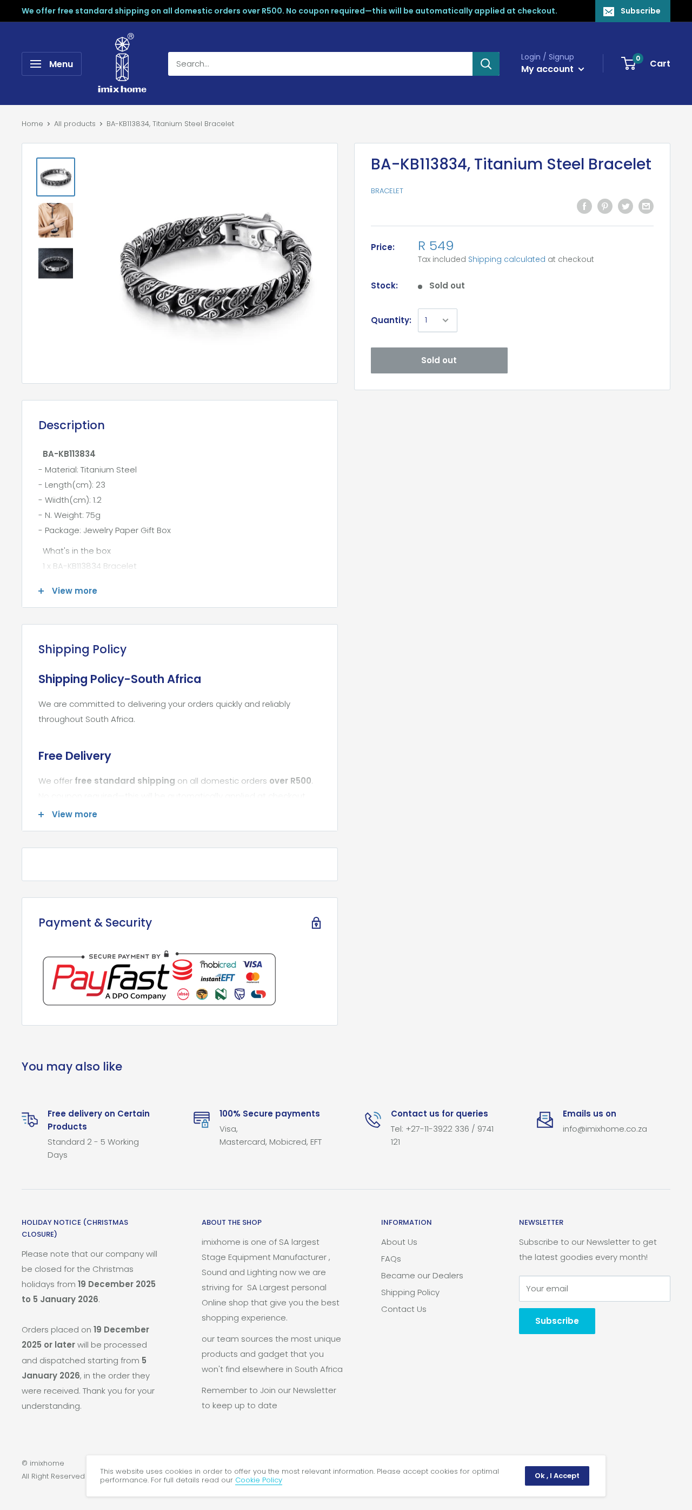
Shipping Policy (410, 1292)
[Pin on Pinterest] (605, 206)
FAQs (391, 1258)
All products (75, 124)
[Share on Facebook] (584, 206)
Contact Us (404, 1309)
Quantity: (391, 320)
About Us (399, 1242)
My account (548, 69)
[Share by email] (646, 206)
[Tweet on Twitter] (625, 206)
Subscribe (641, 10)
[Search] (486, 64)
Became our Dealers (422, 1275)
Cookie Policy (258, 1480)
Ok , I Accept (557, 1475)
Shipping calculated (506, 259)
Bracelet (387, 191)
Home (32, 124)
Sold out (439, 360)
